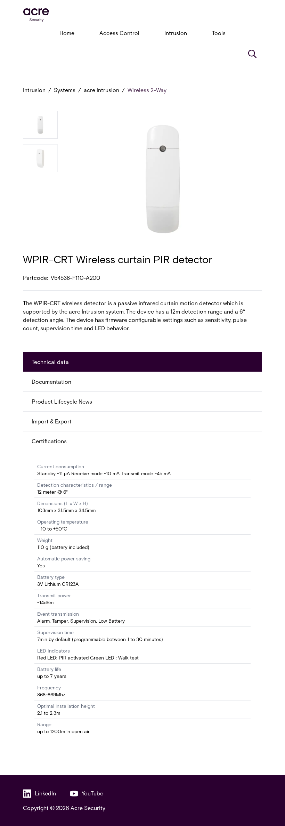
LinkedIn (45, 793)
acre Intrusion (101, 90)
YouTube (92, 793)
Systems (64, 90)
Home (66, 33)
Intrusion (175, 33)
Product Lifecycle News (62, 401)
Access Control (119, 33)
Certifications (49, 441)
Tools (219, 33)
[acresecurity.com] (142, 15)
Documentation (51, 381)
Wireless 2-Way (147, 90)
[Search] (252, 54)
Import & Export (52, 421)
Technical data (50, 361)
